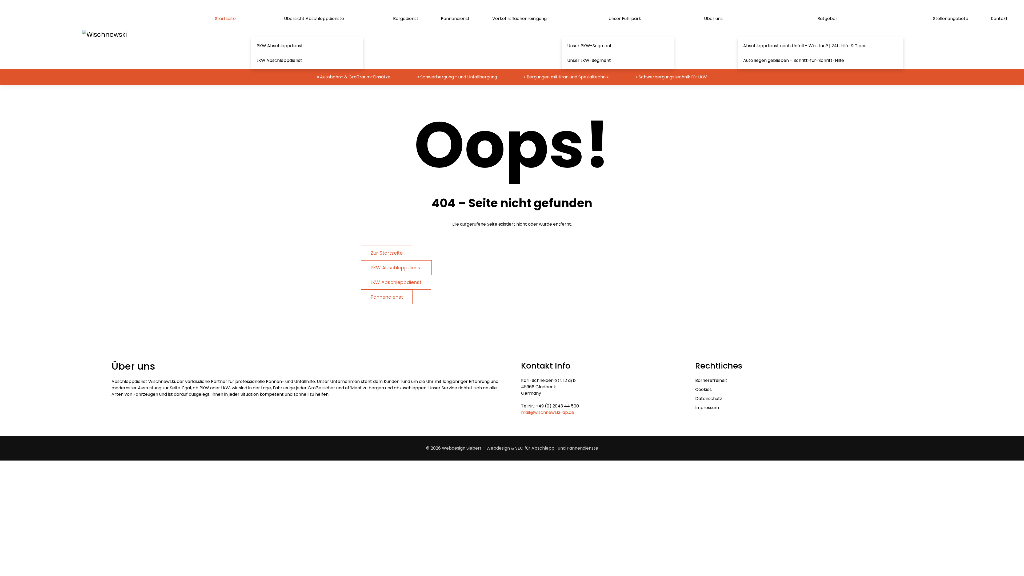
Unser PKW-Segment (589, 46)
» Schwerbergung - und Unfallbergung (457, 77)
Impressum (707, 408)
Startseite (225, 18)
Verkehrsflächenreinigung (519, 18)
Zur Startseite (387, 253)
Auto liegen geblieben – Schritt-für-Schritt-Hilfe (793, 60)
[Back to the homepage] (104, 34)
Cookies (703, 389)
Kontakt (999, 18)
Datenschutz (708, 398)
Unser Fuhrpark (625, 18)
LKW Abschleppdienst (279, 60)
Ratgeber (827, 18)
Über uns (713, 18)
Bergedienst (405, 18)
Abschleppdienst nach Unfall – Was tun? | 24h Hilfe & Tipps (804, 46)
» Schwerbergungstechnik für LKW (671, 77)
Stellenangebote (950, 18)
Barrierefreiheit (711, 380)
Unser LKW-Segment (589, 60)
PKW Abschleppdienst (280, 46)
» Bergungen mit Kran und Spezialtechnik (566, 77)
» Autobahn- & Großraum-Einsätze (353, 77)
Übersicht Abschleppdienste (314, 18)
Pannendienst (455, 18)
